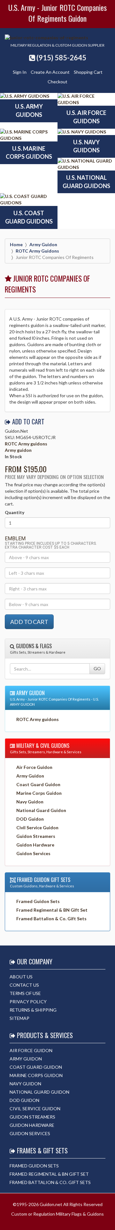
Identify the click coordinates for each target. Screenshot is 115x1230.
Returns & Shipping (33, 1010)
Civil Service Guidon (37, 827)
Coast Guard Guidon (38, 784)
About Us (21, 976)
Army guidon (43, 244)
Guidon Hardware (35, 844)
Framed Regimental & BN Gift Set (52, 910)
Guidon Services (33, 853)
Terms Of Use (25, 993)
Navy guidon (25, 1083)
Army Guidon (30, 775)
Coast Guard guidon (36, 1067)
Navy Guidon (29, 801)
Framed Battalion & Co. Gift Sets (51, 918)
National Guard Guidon (41, 810)
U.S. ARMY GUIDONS (29, 110)
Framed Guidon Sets (38, 901)
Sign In (20, 72)
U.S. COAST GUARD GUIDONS (29, 217)
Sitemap (19, 1018)
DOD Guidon (30, 819)
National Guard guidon (39, 1092)
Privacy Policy (28, 1001)
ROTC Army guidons (37, 251)
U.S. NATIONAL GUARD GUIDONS (86, 181)
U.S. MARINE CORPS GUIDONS (29, 152)
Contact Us (24, 985)
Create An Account (50, 72)
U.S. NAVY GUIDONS (86, 146)
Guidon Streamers (35, 836)
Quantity (14, 512)
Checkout (57, 81)
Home (16, 244)
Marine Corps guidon (36, 1075)
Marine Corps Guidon (39, 793)
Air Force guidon (31, 1050)
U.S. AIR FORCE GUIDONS (86, 117)
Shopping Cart (88, 72)
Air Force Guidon (34, 767)
